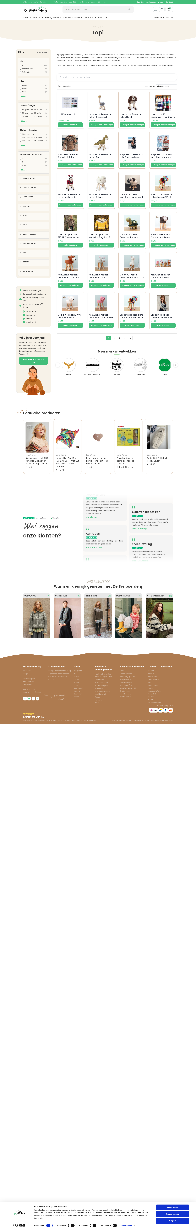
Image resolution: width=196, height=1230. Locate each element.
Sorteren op (150, 86)
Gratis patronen (127, 697)
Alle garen (78, 671)
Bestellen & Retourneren (58, 676)
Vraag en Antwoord (142, 720)
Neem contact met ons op (33, 360)
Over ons (27, 671)
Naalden (36, 17)
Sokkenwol (78, 688)
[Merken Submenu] (106, 17)
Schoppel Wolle (154, 691)
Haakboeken (125, 694)
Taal (25, 253)
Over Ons (140, 2)
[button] (70, 124)
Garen (25, 17)
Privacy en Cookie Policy (122, 720)
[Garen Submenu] (30, 17)
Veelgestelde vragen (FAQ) (60, 671)
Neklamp (98, 700)
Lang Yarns (152, 676)
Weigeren (172, 1221)
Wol (75, 673)
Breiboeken (125, 691)
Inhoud (26, 215)
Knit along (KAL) (126, 685)
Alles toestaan (172, 1207)
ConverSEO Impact (88, 720)
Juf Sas (151, 697)
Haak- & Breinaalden (103, 674)
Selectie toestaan (172, 1214)
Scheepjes (152, 671)
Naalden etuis (101, 694)
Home (95, 26)
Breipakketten (126, 679)
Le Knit (150, 699)
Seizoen (26, 262)
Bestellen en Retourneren (162, 720)
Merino (76, 676)
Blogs (25, 673)
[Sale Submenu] (172, 17)
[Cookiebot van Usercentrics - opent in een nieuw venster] (19, 1225)
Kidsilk (76, 685)
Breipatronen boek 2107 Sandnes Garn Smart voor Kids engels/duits (37, 461)
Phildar (150, 688)
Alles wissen (42, 52)
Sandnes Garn (153, 679)
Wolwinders (99, 688)
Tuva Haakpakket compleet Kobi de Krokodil (125, 461)
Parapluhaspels (101, 685)
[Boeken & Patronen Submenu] (82, 17)
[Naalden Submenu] (42, 17)
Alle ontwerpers (154, 702)
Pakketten (89, 17)
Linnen (76, 697)
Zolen (97, 703)
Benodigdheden (52, 17)
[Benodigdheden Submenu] (60, 17)
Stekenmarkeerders (103, 691)
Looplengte (28, 197)
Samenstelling (29, 178)
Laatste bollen (126, 673)
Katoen (77, 679)
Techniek (27, 206)
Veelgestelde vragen (155, 2)
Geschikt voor (29, 243)
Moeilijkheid (28, 271)
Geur (25, 225)
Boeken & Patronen (72, 17)
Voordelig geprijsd (127, 676)
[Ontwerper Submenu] (164, 17)
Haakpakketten (126, 682)
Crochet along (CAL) (129, 688)
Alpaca (77, 691)
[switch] (71, 1225)
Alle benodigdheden (103, 677)
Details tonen (126, 1225)
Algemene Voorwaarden (58, 673)
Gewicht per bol (30, 188)
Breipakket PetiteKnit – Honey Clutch (158, 459)
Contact (169, 2)
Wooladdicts (153, 685)
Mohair (76, 682)
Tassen (98, 697)
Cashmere (78, 694)
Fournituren (99, 679)
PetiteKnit (152, 694)
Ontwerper (157, 17)
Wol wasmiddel (101, 682)
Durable (151, 673)
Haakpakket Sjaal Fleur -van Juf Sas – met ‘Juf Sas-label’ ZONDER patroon (67, 462)
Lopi (101, 26)
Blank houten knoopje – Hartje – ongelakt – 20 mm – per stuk (97, 461)
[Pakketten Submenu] (95, 17)
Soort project (29, 234)
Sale (168, 17)
